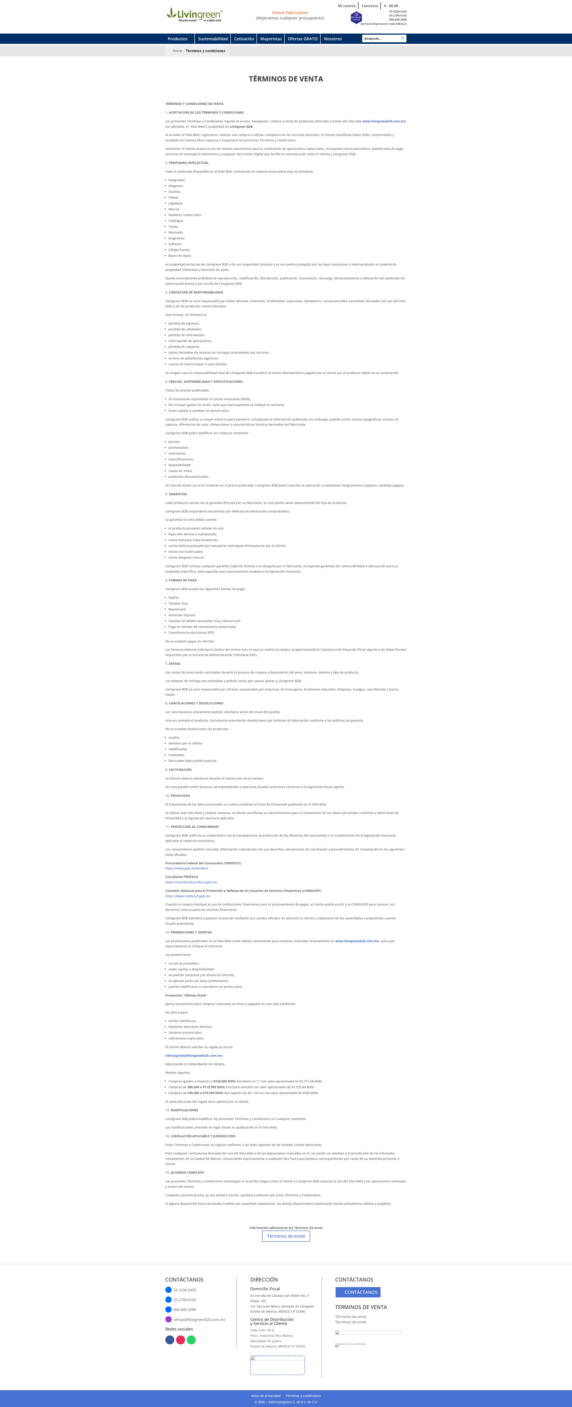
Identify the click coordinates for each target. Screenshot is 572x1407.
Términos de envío (286, 1236)
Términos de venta (351, 1316)
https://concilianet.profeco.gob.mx (191, 882)
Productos (177, 38)
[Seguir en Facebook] (169, 1339)
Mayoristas (271, 38)
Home (177, 51)
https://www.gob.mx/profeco (186, 868)
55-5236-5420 (398, 11)
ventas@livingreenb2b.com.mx (199, 1319)
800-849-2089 (398, 19)
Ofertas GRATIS (303, 38)
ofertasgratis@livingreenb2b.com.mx (193, 1055)
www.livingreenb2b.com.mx (384, 121)
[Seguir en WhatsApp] (191, 1339)
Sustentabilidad (213, 38)
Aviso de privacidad (266, 1396)
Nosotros (333, 38)
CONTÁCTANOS (361, 1292)
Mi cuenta (347, 5)
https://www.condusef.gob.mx (187, 896)
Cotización (244, 38)
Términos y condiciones (303, 1396)
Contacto (370, 5)
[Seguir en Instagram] (180, 1339)
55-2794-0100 (398, 15)
